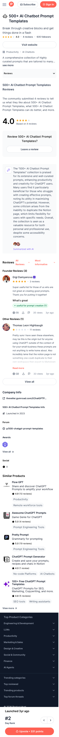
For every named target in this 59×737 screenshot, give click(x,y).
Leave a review (29, 149)
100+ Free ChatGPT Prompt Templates (28, 583)
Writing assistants (39, 601)
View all (29, 381)
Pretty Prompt (20, 534)
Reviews (8, 73)
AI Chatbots (28, 52)
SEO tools (19, 601)
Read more (18, 368)
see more (8, 65)
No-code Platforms (24, 573)
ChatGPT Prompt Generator (28, 556)
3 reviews (35, 281)
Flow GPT (17, 482)
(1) (17, 312)
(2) (17, 373)
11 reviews (35, 329)
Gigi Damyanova (22, 277)
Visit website (29, 44)
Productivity (12, 52)
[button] (34, 277)
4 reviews (28, 36)
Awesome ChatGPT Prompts (29, 512)
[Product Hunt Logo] (11, 4)
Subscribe (29, 4)
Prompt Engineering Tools (28, 527)
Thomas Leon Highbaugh (28, 325)
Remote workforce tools (27, 505)
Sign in (50, 4)
